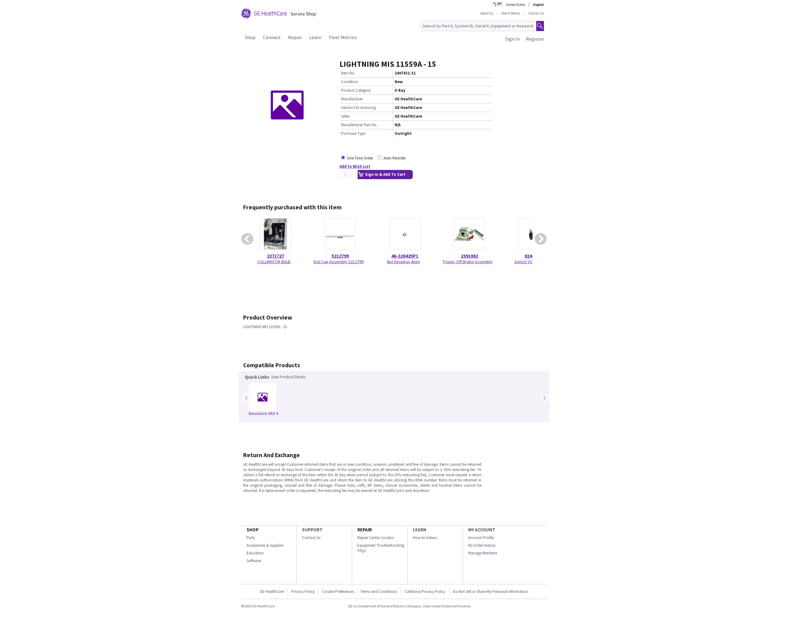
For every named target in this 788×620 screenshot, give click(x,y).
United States (515, 4)
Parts (251, 537)
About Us (486, 13)
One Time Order (360, 158)
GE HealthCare (272, 591)
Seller (345, 116)
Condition (349, 81)
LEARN (419, 530)
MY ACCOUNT (481, 530)
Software (254, 560)
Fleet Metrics (343, 37)
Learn (315, 37)
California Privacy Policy (425, 591)
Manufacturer (352, 99)
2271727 (275, 256)
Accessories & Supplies (265, 545)
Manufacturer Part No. (359, 124)
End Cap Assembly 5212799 (339, 261)
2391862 (469, 256)
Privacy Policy (303, 591)
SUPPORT (312, 530)
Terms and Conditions (378, 591)
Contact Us (536, 13)
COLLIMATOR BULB (274, 261)
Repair (295, 37)
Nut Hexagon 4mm (403, 261)
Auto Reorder (395, 158)
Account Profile (481, 537)
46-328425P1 (404, 256)
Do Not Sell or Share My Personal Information (490, 591)
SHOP (253, 530)
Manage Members (482, 553)
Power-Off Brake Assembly (468, 261)
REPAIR (364, 530)
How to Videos (425, 537)
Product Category (356, 90)
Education (255, 553)
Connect (272, 37)
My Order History (482, 545)
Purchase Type (353, 133)
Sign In (512, 39)
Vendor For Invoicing (358, 107)
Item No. (348, 73)
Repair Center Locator (375, 537)
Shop (250, 37)
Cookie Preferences (338, 591)
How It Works (510, 13)
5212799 (340, 256)
